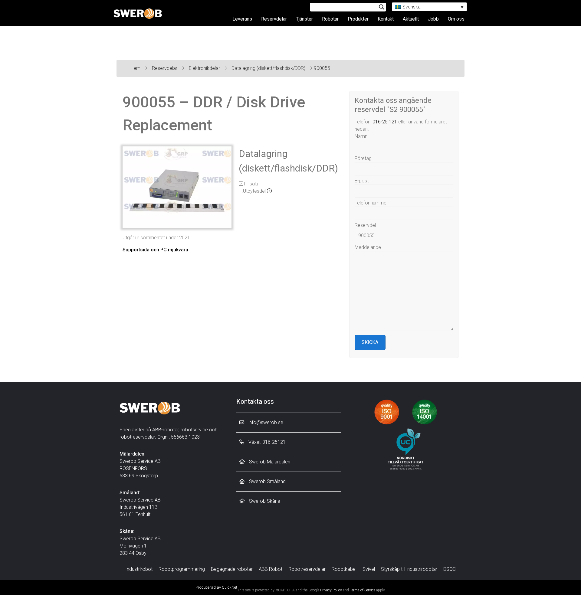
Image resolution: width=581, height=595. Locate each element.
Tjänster (304, 19)
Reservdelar (274, 19)
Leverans (242, 19)
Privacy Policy (331, 590)
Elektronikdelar (205, 68)
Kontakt (386, 19)
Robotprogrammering (182, 569)
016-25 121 (385, 122)
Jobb (433, 19)
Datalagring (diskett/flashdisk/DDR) (269, 68)
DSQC (449, 569)
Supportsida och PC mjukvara (155, 250)
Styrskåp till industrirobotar (409, 569)
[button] (429, 6)
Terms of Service (362, 590)
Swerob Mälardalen (269, 462)
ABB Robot (270, 569)
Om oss (456, 19)
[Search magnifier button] (381, 7)
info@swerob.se (265, 422)
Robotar (330, 19)
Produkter (358, 19)
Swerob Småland (267, 481)
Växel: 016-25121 (266, 442)
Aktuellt (411, 19)
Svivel (369, 569)
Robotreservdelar (307, 569)
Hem (136, 68)
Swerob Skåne (264, 501)
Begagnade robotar (232, 569)
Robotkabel (344, 569)
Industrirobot (139, 569)
